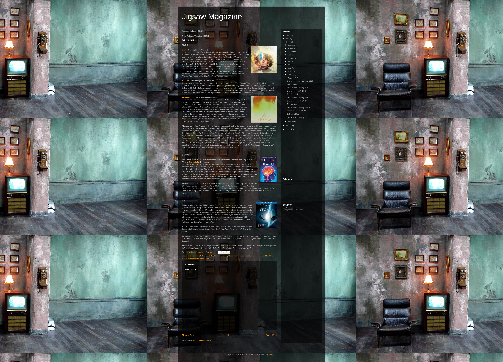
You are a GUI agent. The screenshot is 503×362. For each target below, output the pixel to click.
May (290, 68)
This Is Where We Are (190, 258)
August (291, 58)
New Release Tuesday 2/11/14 (298, 108)
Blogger (271, 354)
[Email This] (219, 252)
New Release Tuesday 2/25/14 (298, 88)
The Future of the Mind (264, 256)
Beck (184, 50)
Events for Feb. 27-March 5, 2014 (300, 81)
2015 (288, 39)
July (289, 62)
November (292, 48)
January (291, 122)
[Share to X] (224, 252)
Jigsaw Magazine (212, 16)
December (292, 45)
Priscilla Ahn (187, 97)
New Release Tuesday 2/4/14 (298, 117)
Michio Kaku (194, 162)
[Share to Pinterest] (229, 252)
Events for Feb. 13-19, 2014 (297, 101)
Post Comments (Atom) (202, 340)
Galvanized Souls (293, 114)
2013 (288, 126)
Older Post (271, 335)
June (290, 65)
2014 (288, 42)
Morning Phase (227, 256)
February (291, 78)
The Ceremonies (293, 94)
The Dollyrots (292, 104)
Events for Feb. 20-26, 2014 (297, 91)
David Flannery (293, 84)
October (291, 52)
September (292, 55)
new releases (239, 256)
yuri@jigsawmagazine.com (293, 210)
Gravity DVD (198, 256)
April (290, 71)
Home (230, 335)
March (290, 75)
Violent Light (204, 258)
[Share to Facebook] (226, 252)
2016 (288, 35)
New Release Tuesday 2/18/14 (298, 98)
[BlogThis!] (221, 252)
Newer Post (188, 335)
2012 (288, 129)
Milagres (185, 81)
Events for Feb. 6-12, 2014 (297, 111)
